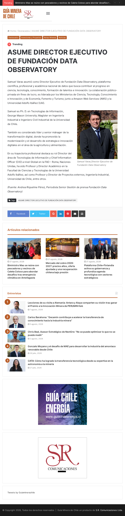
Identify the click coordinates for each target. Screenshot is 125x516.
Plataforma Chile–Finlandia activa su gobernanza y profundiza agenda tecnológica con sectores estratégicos (99, 271)
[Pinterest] (67, 213)
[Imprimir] (82, 213)
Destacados (24, 31)
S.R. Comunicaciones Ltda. (109, 510)
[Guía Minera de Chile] (17, 13)
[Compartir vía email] (75, 213)
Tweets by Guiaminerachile (21, 492)
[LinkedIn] (60, 213)
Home (12, 31)
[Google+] (53, 213)
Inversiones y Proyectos (31, 37)
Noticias (62, 37)
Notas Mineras (50, 37)
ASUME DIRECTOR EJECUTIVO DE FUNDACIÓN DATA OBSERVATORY (47, 200)
